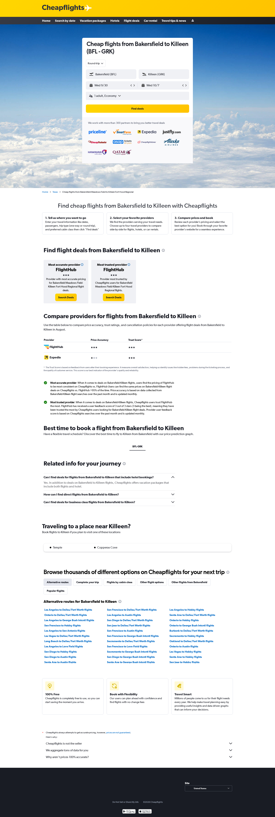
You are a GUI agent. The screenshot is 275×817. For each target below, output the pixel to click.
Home (46, 20)
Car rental (150, 20)
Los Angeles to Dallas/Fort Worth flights (68, 609)
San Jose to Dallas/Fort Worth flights (128, 625)
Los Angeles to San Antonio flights (64, 630)
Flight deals (131, 20)
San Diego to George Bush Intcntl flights (131, 656)
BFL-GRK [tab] (137, 446)
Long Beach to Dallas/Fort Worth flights (68, 641)
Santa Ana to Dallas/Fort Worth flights (192, 614)
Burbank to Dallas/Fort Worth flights (191, 630)
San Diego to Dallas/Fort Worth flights (130, 620)
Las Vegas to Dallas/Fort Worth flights (66, 635)
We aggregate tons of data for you (67, 750)
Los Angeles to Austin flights (124, 614)
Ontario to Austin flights (183, 646)
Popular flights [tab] (55, 590)
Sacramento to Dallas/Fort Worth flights (131, 641)
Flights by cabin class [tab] (119, 582)
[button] (109, 85)
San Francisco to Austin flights (125, 630)
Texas (55, 192)
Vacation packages (93, 20)
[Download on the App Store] (145, 812)
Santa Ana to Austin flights (60, 662)
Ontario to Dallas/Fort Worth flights (65, 614)
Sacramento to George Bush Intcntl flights (132, 651)
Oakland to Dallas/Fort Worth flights (191, 641)
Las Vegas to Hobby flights (185, 651)
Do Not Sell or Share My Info (125, 802)
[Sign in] (192, 21)
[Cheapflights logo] (63, 8)
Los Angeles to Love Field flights (63, 646)
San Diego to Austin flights (60, 656)
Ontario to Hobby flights (184, 620)
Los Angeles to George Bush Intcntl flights (69, 620)
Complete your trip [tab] (87, 582)
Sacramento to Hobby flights (186, 635)
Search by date (65, 20)
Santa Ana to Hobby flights (185, 656)
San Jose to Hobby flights (184, 662)
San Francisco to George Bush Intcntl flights (133, 635)
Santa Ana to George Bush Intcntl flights (131, 662)
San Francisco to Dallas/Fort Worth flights (132, 609)
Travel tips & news (174, 20)
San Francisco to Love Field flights (127, 646)
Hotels (114, 20)
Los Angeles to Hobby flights (186, 609)
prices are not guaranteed (118, 732)
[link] (66, 297)
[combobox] (96, 63)
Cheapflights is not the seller (64, 743)
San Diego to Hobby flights (60, 651)
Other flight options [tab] (152, 582)
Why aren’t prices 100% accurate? (67, 757)
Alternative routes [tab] (57, 582)
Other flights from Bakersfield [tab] (189, 582)
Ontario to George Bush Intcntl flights (191, 625)
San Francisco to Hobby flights (62, 625)
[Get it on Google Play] (129, 812)
